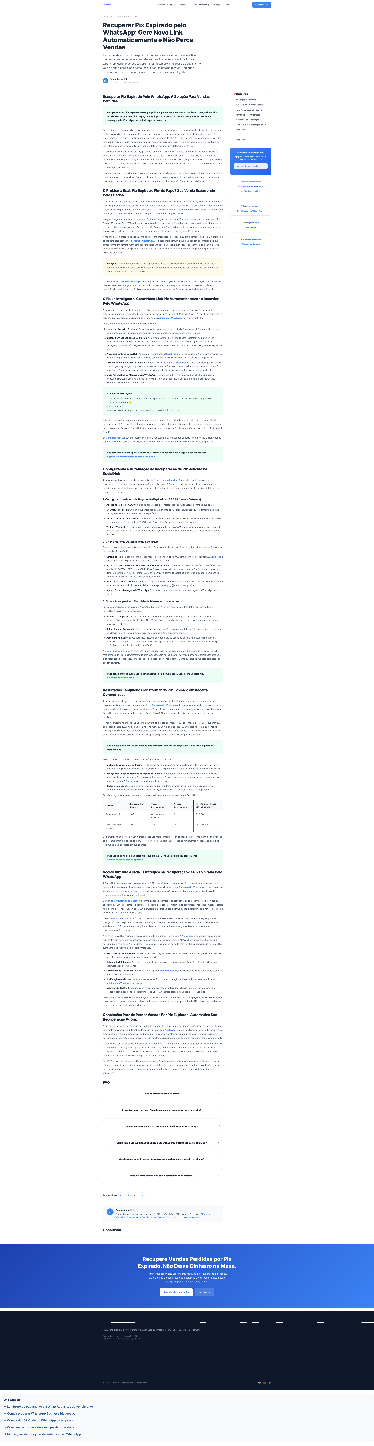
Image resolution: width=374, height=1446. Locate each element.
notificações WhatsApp (169, 318)
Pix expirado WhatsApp (141, 240)
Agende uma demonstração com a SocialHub (131, 456)
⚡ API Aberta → (250, 227)
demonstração (193, 1217)
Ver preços (204, 1292)
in (121, 1195)
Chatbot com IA (134, 1217)
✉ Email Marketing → (251, 206)
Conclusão (240, 130)
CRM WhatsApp (166, 4)
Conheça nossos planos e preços (125, 859)
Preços (216, 4)
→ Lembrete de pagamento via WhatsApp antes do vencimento (48, 1406)
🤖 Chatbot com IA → (250, 191)
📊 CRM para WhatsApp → (250, 186)
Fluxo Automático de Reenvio (248, 110)
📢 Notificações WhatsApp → (251, 211)
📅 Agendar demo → (250, 244)
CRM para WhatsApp (130, 281)
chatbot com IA (116, 437)
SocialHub (170, 354)
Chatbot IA (183, 4)
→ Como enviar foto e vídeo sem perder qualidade (39, 1427)
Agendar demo (262, 5)
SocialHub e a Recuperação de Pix (250, 125)
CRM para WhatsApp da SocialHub (123, 900)
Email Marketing (201, 4)
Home (105, 16)
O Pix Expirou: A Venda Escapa (249, 105)
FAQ (237, 135)
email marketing (168, 970)
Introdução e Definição (245, 100)
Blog (227, 4)
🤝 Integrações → (251, 222)
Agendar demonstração (247, 166)
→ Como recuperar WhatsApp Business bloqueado (39, 1413)
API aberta (180, 362)
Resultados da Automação (247, 120)
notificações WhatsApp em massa (124, 983)
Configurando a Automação (247, 115)
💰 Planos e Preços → (250, 239)
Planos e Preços (165, 1217)
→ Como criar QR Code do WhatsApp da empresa (38, 1420)
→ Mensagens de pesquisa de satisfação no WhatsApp (42, 1434)
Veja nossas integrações (120, 677)
